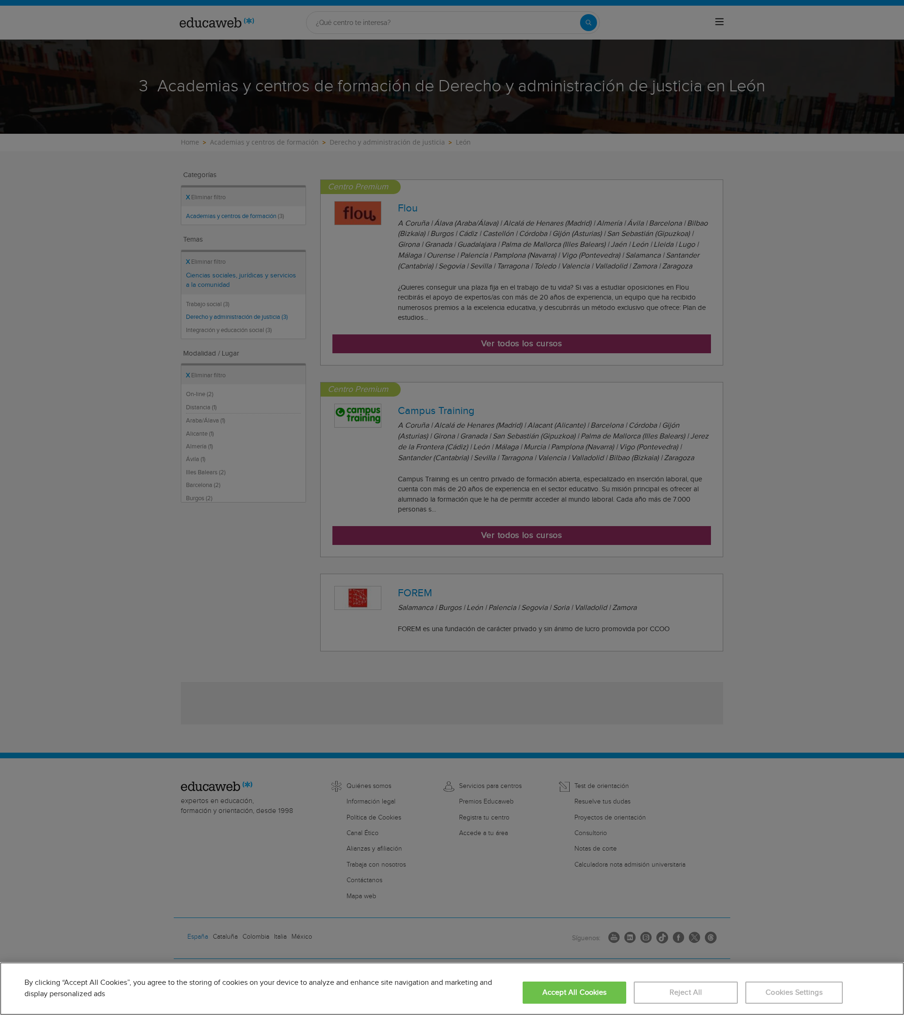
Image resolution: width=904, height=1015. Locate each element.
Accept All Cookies (574, 992)
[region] (452, 988)
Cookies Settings (794, 992)
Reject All (686, 992)
